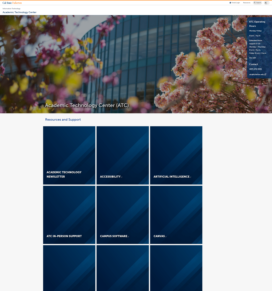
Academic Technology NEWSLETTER (64, 174)
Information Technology (11, 9)
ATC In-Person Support (64, 236)
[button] (14, 2)
